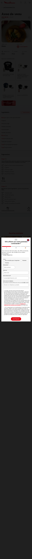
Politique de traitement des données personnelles (15, 304)
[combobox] (9, 267)
